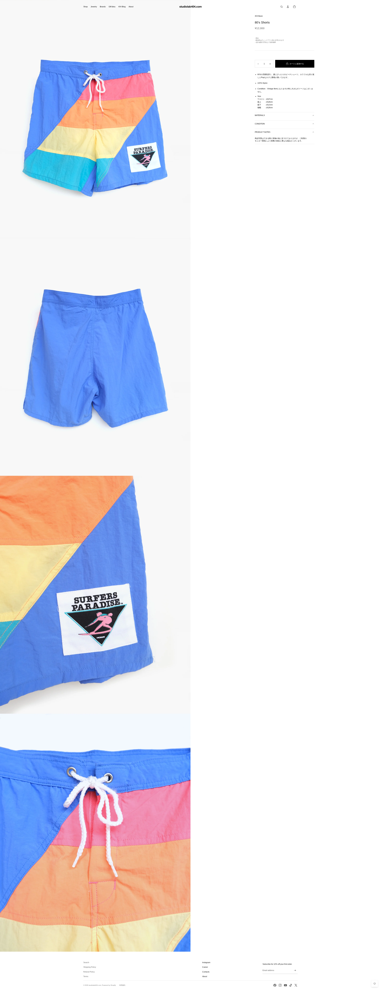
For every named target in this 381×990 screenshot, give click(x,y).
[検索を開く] (281, 6)
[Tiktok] (290, 985)
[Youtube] (285, 985)
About (204, 976)
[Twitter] (296, 985)
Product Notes (262, 132)
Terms (85, 976)
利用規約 (122, 985)
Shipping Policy (89, 967)
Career (205, 967)
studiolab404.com (95, 985)
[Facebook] (275, 985)
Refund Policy (89, 972)
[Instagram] (280, 985)
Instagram (206, 962)
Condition (260, 124)
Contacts (205, 972)
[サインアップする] (295, 970)
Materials (260, 115)
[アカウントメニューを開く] (288, 6)
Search (86, 962)
